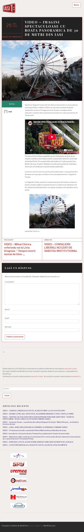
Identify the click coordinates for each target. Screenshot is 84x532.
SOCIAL (12, 104)
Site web (8, 327)
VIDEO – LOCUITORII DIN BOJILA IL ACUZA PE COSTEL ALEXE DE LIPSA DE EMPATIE (35, 445)
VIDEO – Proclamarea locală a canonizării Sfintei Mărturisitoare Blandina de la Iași (34, 430)
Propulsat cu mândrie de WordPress (15, 526)
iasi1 (10, 112)
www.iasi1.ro (76, 376)
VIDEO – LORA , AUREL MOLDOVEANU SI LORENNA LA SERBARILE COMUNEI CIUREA (35, 427)
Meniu (76, 5)
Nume (7, 309)
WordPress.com (49, 526)
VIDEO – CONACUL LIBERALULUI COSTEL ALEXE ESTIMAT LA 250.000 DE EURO (34, 411)
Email (7, 318)
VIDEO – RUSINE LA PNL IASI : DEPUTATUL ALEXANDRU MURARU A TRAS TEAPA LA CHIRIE (38, 414)
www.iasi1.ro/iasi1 (70, 369)
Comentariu (9, 282)
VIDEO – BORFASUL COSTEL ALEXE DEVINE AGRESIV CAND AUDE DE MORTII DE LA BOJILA (38, 442)
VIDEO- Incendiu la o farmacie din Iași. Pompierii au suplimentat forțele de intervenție (36, 434)
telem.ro (36, 231)
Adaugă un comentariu (12, 37)
